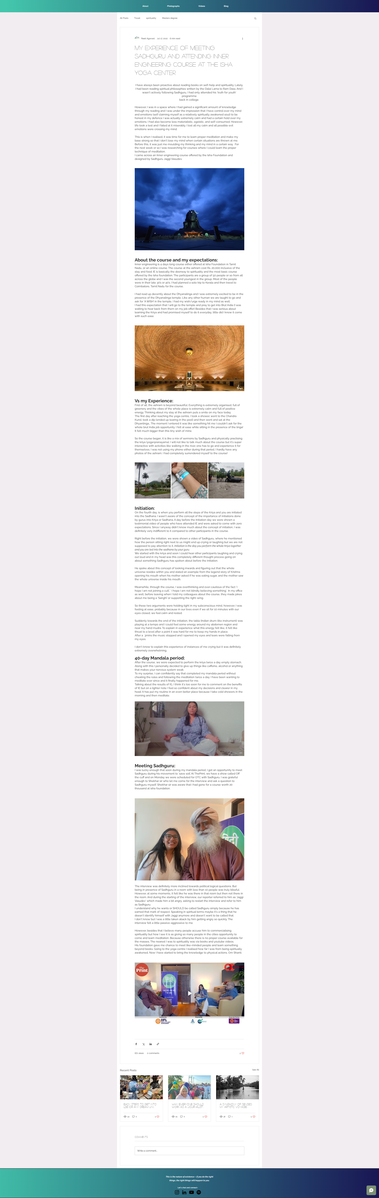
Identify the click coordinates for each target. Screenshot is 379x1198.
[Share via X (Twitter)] (143, 1044)
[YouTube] (191, 1192)
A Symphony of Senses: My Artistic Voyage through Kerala (236, 1105)
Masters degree (169, 18)
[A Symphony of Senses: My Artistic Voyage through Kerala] (237, 1087)
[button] (255, 18)
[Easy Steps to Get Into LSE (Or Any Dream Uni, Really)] (141, 1087)
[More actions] (242, 38)
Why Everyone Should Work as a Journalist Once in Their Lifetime (188, 1105)
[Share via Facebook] (136, 1044)
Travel (137, 18)
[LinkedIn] (184, 1192)
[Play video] (189, 993)
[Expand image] (153, 480)
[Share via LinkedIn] (150, 1044)
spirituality (151, 18)
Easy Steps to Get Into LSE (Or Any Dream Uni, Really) (140, 1105)
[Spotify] (199, 1192)
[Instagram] (177, 1192)
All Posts (124, 18)
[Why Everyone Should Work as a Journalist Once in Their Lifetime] (189, 1087)
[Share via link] (157, 1044)
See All (255, 1070)
